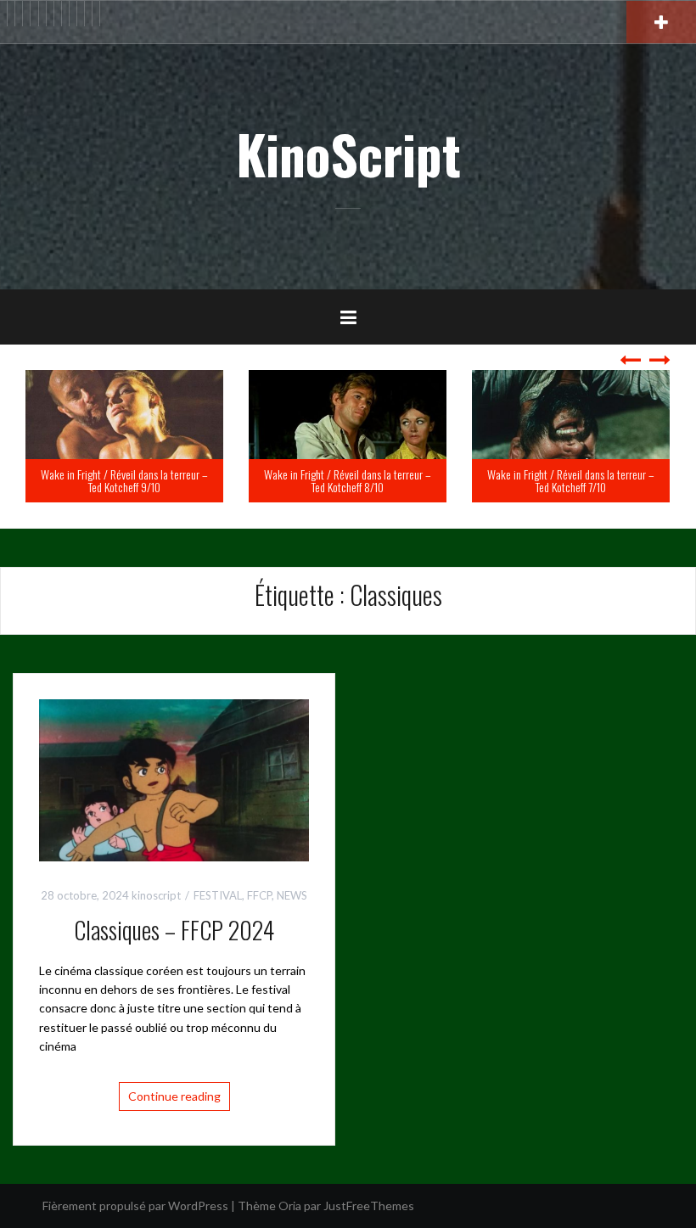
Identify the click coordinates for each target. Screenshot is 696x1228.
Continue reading (174, 1096)
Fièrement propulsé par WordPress (135, 1205)
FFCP (259, 895)
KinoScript (348, 154)
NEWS (292, 895)
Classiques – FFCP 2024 (174, 929)
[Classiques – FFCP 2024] (174, 778)
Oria (289, 1205)
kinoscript (156, 895)
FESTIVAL (218, 895)
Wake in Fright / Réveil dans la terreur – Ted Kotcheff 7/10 (396, 480)
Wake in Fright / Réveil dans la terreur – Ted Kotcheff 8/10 (173, 480)
